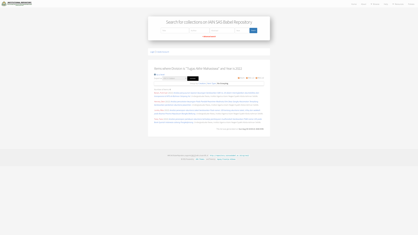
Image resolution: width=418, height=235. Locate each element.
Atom (242, 78)
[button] (193, 78)
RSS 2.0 (260, 78)
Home (354, 4)
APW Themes (200, 159)
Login (152, 52)
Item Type (211, 83)
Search (253, 30)
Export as (158, 78)
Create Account (162, 52)
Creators (202, 83)
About (363, 4)
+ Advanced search (209, 36)
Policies (411, 4)
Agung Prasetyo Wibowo (226, 159)
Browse (376, 4)
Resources (399, 4)
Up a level (160, 74)
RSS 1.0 (251, 78)
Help (386, 4)
